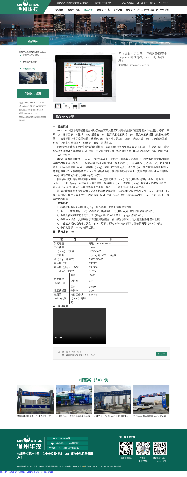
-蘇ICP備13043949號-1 (75, 466)
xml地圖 (112, 466)
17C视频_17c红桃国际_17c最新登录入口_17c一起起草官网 (30, 472)
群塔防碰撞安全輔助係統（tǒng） (81, 355)
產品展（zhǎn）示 (151, 43)
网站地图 (3, 472)
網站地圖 (118, 466)
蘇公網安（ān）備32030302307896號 (97, 466)
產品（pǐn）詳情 (65, 116)
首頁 (140, 43)
